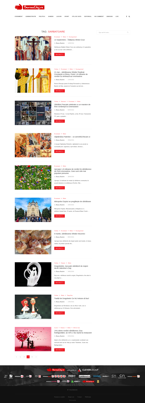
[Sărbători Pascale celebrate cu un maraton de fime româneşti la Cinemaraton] (33, 113)
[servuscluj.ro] (89, 381)
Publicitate (88, 397)
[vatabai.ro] (98, 381)
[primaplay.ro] (38, 376)
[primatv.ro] (6, 376)
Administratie (31, 16)
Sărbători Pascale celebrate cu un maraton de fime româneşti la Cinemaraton (72, 106)
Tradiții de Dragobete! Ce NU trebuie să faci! (71, 298)
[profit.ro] (72, 376)
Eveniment (19, 16)
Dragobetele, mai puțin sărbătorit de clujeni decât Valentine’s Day (71, 267)
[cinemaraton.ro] (114, 376)
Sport (67, 16)
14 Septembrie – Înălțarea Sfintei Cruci (69, 40)
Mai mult (59, 54)
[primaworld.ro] (66, 381)
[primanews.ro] (29, 376)
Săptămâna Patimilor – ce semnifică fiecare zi (72, 137)
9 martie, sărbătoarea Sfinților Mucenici (69, 234)
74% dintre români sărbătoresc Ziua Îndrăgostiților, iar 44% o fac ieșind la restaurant (73, 332)
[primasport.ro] (54, 376)
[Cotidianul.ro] (85, 376)
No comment (99, 16)
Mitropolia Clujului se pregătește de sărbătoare (72, 201)
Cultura (56, 69)
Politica (42, 16)
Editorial (88, 16)
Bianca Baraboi (60, 43)
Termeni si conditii (59, 397)
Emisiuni (110, 16)
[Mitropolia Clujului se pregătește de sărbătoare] (33, 210)
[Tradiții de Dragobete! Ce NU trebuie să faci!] (33, 307)
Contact (79, 397)
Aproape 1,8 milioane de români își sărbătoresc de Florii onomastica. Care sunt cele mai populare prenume (72, 171)
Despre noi (71, 397)
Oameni (50, 16)
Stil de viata (76, 16)
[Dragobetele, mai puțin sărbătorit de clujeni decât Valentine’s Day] (33, 274)
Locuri (59, 16)
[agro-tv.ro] (76, 381)
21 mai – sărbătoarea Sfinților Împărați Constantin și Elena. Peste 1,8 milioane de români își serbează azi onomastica (71, 74)
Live (117, 16)
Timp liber (70, 295)
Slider (64, 37)
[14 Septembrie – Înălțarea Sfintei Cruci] (33, 48)
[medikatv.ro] (106, 376)
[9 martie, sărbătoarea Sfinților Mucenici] (33, 242)
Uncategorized (73, 37)
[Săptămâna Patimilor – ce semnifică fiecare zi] (33, 145)
